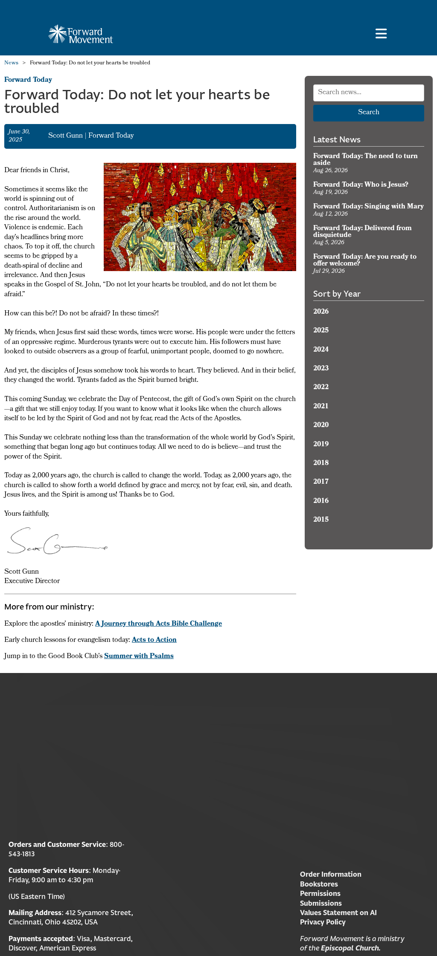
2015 (321, 520)
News (11, 63)
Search (368, 112)
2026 (321, 312)
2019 (321, 445)
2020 (321, 425)
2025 (321, 331)
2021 (321, 407)
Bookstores (319, 884)
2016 (321, 501)
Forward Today (28, 80)
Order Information (330, 874)
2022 (321, 387)
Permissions (320, 893)
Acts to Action (154, 640)
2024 (321, 350)
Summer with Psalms (139, 656)
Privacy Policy (323, 922)
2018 (321, 463)
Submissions (321, 903)
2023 (321, 369)
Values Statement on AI (338, 912)
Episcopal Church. (351, 948)
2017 (321, 482)
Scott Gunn (66, 136)
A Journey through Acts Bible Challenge (158, 624)
